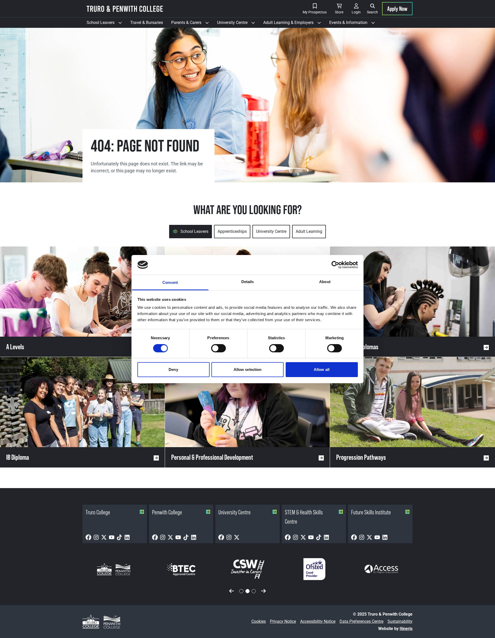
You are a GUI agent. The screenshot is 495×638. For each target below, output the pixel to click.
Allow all (321, 369)
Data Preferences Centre (361, 621)
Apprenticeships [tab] (232, 231)
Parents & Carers (192, 24)
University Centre (238, 24)
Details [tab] (247, 281)
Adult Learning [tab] (309, 231)
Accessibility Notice (317, 621)
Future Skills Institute (371, 512)
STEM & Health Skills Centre (304, 517)
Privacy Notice (283, 621)
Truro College (98, 512)
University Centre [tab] (271, 231)
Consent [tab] (170, 282)
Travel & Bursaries (146, 22)
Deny (173, 369)
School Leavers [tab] (194, 231)
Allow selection (248, 369)
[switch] (218, 348)
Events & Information (354, 24)
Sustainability (399, 621)
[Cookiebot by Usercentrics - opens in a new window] (335, 265)
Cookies (258, 621)
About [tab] (325, 281)
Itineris (406, 628)
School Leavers (106, 24)
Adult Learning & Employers (294, 24)
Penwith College (167, 512)
